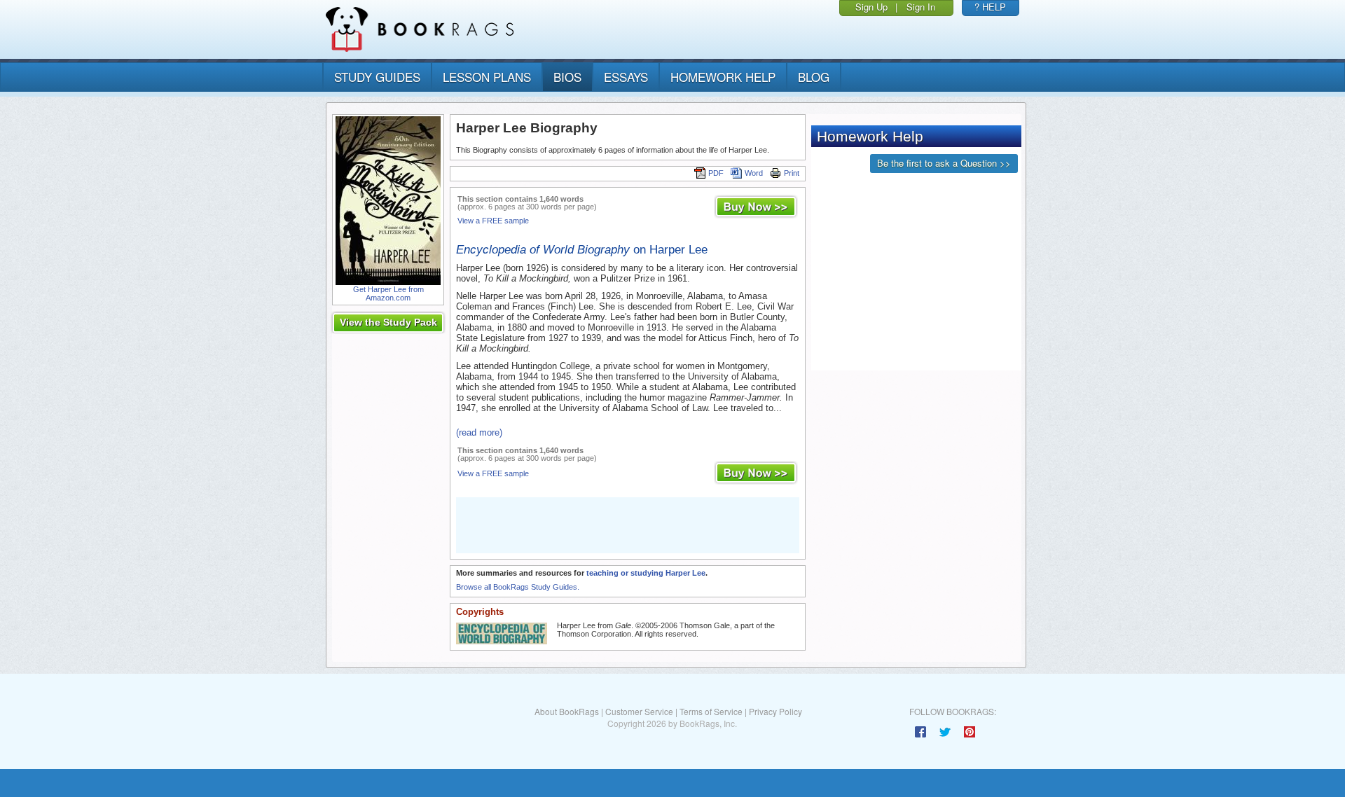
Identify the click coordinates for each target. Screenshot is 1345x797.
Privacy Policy (775, 711)
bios (567, 76)
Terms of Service (711, 711)
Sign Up (871, 6)
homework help (722, 76)
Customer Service (639, 711)
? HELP (990, 6)
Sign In (920, 6)
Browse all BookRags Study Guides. (517, 587)
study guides (377, 76)
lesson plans (487, 76)
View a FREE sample (493, 220)
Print (791, 173)
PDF (716, 173)
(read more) (479, 432)
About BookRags (566, 711)
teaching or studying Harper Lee (645, 573)
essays (626, 76)
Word (754, 173)
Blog (813, 76)
